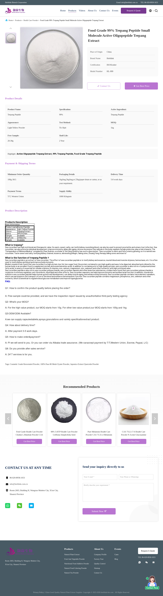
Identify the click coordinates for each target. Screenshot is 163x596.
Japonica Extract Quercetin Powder (84, 364)
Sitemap (97, 568)
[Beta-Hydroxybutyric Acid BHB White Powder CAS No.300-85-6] (133, 409)
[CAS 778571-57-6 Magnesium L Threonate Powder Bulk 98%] (99, 409)
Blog (116, 559)
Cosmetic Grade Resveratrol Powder (24, 364)
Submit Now (98, 511)
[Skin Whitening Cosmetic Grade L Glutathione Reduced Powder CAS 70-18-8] (64, 409)
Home (63, 10)
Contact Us (104, 10)
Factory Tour (99, 559)
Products (72, 10)
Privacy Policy (38, 592)
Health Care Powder (30, 20)
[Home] (15, 10)
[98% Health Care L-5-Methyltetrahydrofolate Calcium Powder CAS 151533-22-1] (29, 409)
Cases (116, 554)
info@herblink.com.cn (19, 484)
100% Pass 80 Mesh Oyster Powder (54, 364)
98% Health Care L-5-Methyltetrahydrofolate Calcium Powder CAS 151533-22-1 (29, 435)
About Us (92, 10)
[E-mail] (34, 507)
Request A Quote (133, 11)
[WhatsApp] (11, 507)
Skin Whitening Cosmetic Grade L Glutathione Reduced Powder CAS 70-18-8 (64, 435)
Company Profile (100, 554)
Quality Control (99, 564)
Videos (82, 10)
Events (115, 10)
